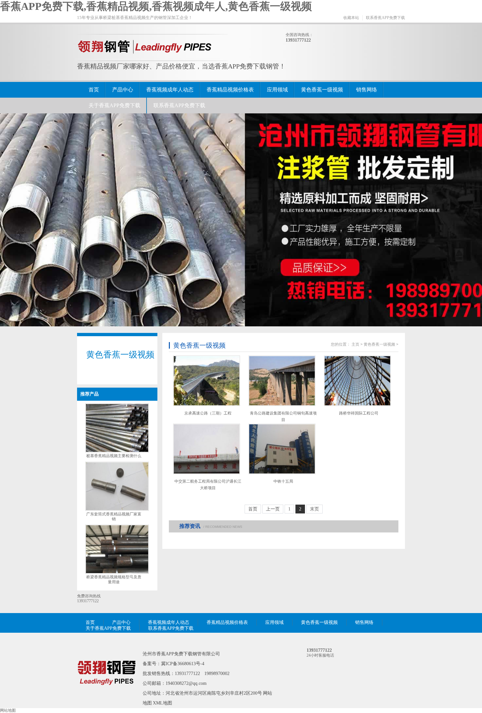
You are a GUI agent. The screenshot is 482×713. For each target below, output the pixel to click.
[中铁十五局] (282, 449)
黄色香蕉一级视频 (322, 89)
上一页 (273, 509)
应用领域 (277, 89)
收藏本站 (351, 17)
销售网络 (366, 89)
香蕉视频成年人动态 (169, 89)
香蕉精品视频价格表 (230, 89)
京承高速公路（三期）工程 (207, 413)
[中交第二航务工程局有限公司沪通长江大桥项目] (206, 449)
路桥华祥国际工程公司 (358, 413)
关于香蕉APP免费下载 (114, 105)
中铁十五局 (283, 481)
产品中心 (122, 89)
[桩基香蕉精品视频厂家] (106, 694)
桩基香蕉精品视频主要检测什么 (113, 455)
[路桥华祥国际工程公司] (357, 381)
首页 (94, 89)
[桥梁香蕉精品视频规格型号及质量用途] (117, 572)
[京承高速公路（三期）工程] (206, 381)
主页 (355, 344)
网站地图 (8, 710)
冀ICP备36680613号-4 (182, 663)
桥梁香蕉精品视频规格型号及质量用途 (113, 579)
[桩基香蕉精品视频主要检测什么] (117, 451)
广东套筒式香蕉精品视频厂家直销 (113, 516)
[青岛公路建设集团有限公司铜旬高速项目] (282, 381)
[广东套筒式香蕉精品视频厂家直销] (117, 509)
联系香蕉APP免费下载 (385, 17)
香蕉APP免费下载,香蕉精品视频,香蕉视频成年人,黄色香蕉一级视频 (156, 6)
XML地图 (162, 703)
